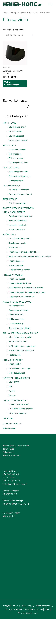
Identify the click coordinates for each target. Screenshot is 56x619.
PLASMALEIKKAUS (12, 186)
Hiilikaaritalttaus (16, 180)
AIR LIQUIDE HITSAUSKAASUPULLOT (20, 333)
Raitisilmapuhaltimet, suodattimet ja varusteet (30, 256)
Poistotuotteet (9, 428)
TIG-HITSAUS (9, 145)
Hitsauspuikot (15, 364)
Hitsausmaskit (15, 247)
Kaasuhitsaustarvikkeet (19, 328)
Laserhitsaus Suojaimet (19, 238)
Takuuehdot (8, 449)
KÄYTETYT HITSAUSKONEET (16, 378)
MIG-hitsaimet (15, 131)
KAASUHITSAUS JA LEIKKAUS (17, 302)
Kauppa (14, 13)
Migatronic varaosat (18, 413)
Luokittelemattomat (12, 423)
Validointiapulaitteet (18, 220)
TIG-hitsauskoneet (17, 149)
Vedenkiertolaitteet (17, 225)
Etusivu (6, 13)
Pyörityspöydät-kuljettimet (21, 216)
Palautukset (8, 452)
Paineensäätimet (16, 306)
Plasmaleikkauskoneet (19, 189)
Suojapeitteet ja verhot (19, 270)
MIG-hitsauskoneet (17, 127)
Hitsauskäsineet (16, 261)
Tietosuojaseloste (11, 455)
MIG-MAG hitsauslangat (20, 368)
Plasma (12, 395)
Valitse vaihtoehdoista (11, 83)
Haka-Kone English (11, 513)
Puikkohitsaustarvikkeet (19, 176)
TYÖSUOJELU (9, 234)
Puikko (12, 391)
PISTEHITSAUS (10, 199)
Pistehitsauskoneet (17, 203)
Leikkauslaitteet (16, 314)
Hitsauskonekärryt (17, 229)
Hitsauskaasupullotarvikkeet (21, 350)
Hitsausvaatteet (16, 265)
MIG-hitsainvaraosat (18, 140)
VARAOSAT (8, 418)
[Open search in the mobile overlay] (28, 106)
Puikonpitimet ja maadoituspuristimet (26, 288)
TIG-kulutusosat (16, 158)
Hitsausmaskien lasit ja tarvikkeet (24, 252)
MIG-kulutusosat (16, 136)
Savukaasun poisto (17, 243)
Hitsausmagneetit (17, 279)
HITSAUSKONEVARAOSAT (15, 400)
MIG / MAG (14, 382)
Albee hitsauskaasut (18, 341)
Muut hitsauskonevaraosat (21, 409)
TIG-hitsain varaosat (18, 162)
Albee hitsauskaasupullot (20, 337)
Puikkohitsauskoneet (18, 171)
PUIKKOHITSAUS (11, 168)
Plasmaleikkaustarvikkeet (20, 194)
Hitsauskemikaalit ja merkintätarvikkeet (27, 292)
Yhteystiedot (9, 516)
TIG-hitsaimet (15, 154)
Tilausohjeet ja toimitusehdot (16, 445)
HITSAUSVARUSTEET (13, 275)
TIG (10, 386)
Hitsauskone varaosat (19, 404)
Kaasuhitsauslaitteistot (19, 310)
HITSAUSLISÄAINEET (13, 360)
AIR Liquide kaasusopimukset (22, 346)
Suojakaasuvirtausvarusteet (21, 297)
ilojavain (34, 613)
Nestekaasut (14, 355)
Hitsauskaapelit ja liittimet (20, 283)
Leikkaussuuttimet (17, 319)
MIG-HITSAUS (9, 123)
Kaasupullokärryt (16, 323)
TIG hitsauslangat (17, 373)
